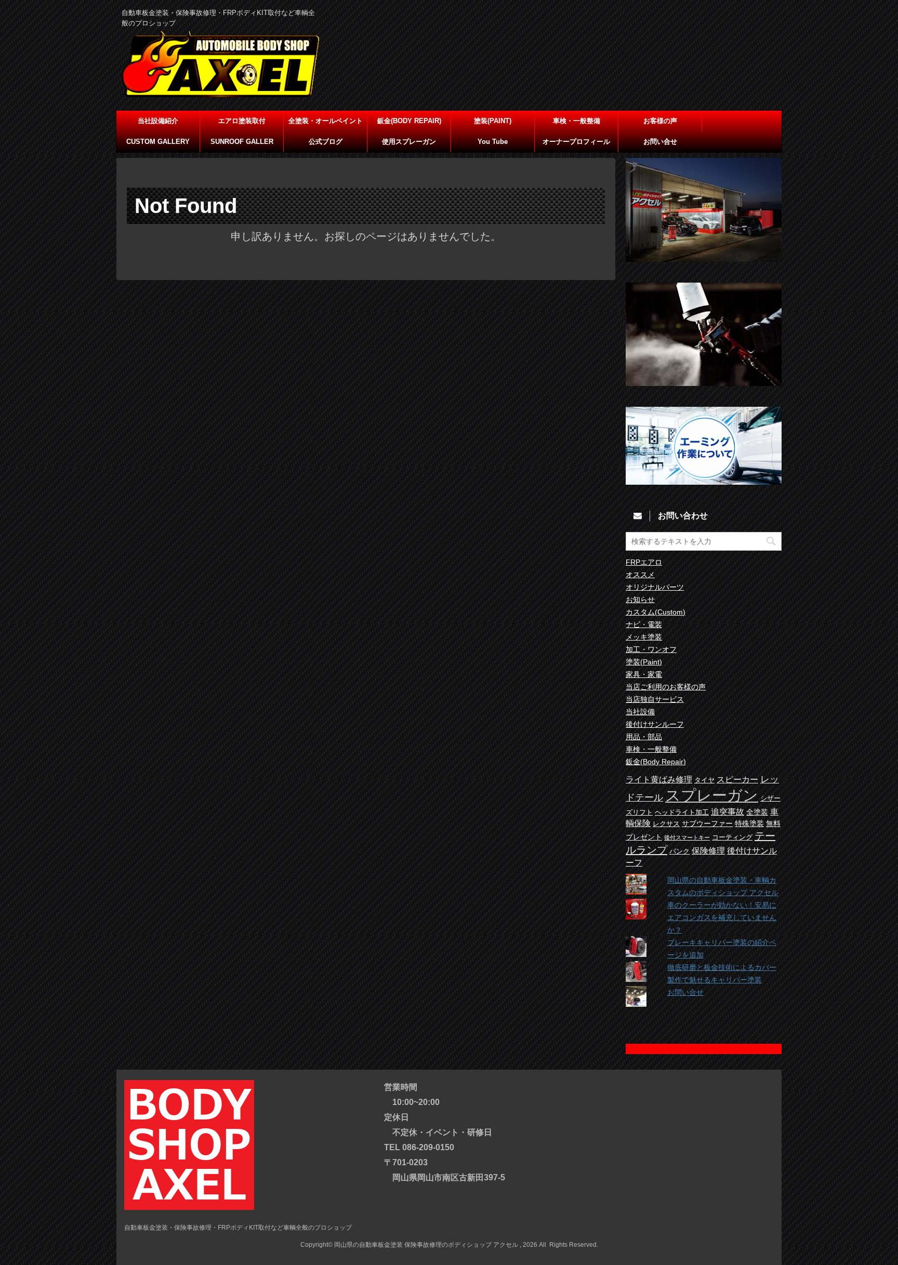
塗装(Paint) (644, 662)
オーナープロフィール (576, 141)
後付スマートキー (687, 837)
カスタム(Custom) (655, 612)
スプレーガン (711, 795)
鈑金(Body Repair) (656, 761)
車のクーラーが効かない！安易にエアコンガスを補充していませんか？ (721, 917)
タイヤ (704, 780)
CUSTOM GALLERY (158, 141)
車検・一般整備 (576, 121)
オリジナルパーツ (655, 587)
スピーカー (737, 779)
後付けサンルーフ (655, 724)
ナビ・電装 (644, 624)
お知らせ (640, 599)
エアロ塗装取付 (242, 121)
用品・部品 (644, 737)
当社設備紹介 (158, 121)
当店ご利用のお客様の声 (666, 687)
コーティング (732, 837)
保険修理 (708, 850)
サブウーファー (707, 823)
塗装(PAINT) (492, 121)
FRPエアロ (644, 562)
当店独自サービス (655, 699)
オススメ (640, 574)
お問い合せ (660, 141)
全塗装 (757, 812)
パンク (679, 851)
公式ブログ (325, 141)
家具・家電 (644, 674)
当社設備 (640, 712)
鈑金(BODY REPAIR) (409, 121)
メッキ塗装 (644, 637)
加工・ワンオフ (651, 649)
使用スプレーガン (409, 141)
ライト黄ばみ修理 (659, 779)
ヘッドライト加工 (682, 812)
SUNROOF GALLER (241, 141)
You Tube (493, 141)
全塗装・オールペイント (325, 121)
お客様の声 (660, 121)
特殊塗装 (749, 823)
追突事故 (727, 811)
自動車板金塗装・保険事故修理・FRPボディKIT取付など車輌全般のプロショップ (238, 1227)
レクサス (666, 824)
